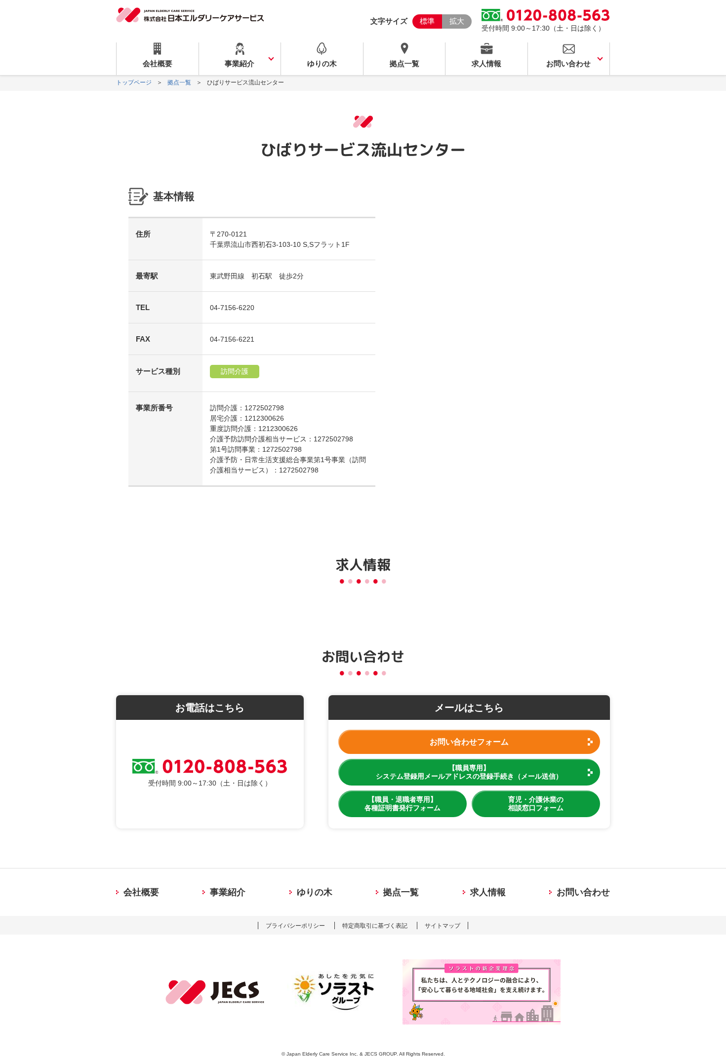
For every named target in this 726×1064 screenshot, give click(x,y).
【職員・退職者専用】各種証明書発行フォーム (402, 803)
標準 (427, 21)
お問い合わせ (568, 64)
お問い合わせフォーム (469, 742)
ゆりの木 (322, 64)
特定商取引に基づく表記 (374, 925)
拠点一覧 (404, 64)
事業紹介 (239, 64)
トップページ (134, 82)
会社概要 (157, 64)
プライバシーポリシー (295, 925)
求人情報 (486, 64)
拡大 (456, 21)
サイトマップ (442, 925)
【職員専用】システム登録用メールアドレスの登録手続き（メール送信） (469, 772)
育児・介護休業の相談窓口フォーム (536, 803)
